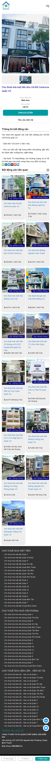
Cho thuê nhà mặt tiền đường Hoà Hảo (13, 297)
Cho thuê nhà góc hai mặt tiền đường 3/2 (37, 297)
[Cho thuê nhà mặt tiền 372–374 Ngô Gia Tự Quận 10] (13, 419)
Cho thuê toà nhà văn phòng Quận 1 (18, 614)
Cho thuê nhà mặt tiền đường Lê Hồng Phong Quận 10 (13, 486)
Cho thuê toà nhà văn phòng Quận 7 (18, 663)
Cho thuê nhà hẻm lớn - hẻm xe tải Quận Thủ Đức (23, 677)
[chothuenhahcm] (6, 5)
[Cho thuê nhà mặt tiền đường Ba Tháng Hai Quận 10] (13, 513)
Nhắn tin (26, 759)
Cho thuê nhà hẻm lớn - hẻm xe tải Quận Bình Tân (24, 719)
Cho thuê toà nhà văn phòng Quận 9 (18, 621)
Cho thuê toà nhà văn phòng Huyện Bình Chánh (23, 666)
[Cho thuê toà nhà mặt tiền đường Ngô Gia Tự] (37, 186)
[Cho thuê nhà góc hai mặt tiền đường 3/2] (37, 280)
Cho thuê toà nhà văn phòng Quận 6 (18, 656)
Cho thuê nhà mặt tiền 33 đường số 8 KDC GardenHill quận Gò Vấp (13, 345)
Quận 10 (7, 177)
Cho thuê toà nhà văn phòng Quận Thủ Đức (21, 617)
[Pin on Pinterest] (15, 164)
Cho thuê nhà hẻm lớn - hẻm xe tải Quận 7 (21, 723)
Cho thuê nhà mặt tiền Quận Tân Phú (18, 574)
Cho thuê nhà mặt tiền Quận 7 (16, 603)
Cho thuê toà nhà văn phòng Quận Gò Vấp (21, 624)
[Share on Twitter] (9, 164)
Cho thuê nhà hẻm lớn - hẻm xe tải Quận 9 (21, 681)
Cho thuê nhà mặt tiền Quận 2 (16, 580)
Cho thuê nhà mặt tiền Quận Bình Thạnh (20, 567)
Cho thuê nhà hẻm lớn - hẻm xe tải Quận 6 (21, 716)
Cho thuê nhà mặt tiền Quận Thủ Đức (19, 557)
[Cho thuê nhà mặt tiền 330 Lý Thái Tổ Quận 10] (37, 371)
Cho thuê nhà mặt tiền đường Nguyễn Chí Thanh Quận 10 (37, 486)
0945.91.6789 (25, 112)
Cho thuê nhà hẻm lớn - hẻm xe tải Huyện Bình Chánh (25, 726)
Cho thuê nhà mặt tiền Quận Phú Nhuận (19, 577)
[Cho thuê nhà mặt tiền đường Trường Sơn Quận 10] (37, 420)
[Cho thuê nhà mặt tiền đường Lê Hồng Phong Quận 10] (13, 467)
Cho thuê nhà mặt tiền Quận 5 (16, 593)
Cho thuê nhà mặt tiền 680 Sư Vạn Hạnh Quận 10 (13, 391)
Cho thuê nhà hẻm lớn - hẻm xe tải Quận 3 (21, 703)
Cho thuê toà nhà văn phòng (20, 610)
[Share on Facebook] (6, 164)
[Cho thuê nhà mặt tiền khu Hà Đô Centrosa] (13, 234)
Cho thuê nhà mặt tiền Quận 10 (16, 586)
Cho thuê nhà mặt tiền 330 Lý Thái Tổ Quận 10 (37, 390)
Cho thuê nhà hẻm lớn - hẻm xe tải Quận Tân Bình (24, 690)
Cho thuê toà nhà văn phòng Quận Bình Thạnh (22, 627)
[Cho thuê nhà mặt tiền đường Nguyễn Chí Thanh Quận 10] (37, 467)
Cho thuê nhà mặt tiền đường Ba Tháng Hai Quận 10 (13, 531)
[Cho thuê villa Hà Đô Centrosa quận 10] (13, 187)
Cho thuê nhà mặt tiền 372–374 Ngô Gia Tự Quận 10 (13, 438)
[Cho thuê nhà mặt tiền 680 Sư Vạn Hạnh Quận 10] (13, 372)
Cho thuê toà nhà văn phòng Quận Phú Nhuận (22, 637)
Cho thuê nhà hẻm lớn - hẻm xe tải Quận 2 (21, 700)
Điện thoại (43, 759)
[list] (48, 169)
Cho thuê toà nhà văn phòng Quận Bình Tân (21, 659)
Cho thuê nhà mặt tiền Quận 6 (16, 596)
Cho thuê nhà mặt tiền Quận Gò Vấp (18, 564)
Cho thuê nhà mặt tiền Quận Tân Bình (19, 570)
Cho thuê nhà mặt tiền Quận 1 (16, 554)
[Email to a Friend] (12, 164)
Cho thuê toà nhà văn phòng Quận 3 (18, 643)
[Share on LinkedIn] (18, 164)
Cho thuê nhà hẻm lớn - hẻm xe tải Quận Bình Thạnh (24, 687)
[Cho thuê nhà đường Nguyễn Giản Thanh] (37, 234)
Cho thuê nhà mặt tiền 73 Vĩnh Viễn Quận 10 (37, 344)
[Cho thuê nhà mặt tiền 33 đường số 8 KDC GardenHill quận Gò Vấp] (13, 325)
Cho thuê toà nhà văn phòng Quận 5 (18, 653)
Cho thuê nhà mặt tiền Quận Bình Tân (19, 599)
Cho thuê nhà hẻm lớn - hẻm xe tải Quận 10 (21, 706)
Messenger (9, 759)
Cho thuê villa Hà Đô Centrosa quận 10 (13, 205)
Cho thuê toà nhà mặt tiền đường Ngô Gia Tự (37, 205)
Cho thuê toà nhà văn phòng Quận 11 (19, 650)
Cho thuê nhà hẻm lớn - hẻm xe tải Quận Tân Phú (23, 694)
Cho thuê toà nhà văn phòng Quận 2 (18, 640)
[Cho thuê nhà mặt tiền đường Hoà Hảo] (13, 280)
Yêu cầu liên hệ (25, 119)
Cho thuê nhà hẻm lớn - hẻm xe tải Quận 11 (21, 710)
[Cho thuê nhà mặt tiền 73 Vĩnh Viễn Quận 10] (37, 325)
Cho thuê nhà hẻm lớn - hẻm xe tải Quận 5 (21, 713)
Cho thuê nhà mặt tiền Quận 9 (16, 561)
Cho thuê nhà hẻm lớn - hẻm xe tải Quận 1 (21, 674)
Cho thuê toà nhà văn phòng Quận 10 (19, 646)
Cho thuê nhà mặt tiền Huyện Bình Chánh (20, 606)
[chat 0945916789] (46, 720)
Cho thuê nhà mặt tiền (16, 550)
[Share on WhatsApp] (3, 164)
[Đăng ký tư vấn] (46, 727)
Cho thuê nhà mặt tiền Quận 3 (16, 583)
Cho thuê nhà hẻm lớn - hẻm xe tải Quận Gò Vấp (23, 684)
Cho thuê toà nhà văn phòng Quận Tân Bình (21, 630)
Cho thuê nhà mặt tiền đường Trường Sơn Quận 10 (37, 439)
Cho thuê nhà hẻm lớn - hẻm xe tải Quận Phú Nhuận (24, 697)
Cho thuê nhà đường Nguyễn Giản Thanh (36, 252)
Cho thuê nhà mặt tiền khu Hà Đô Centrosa (13, 252)
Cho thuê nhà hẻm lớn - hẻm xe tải (23, 670)
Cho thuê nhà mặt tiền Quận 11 (16, 590)
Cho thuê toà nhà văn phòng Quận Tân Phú (21, 634)
